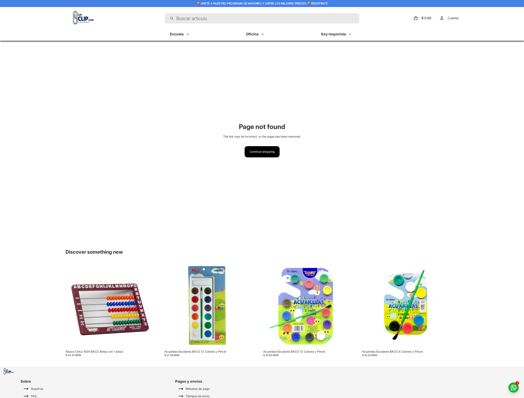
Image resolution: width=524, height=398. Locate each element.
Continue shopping (262, 151)
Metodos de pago (198, 388)
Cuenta (453, 18)
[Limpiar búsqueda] (352, 18)
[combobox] (262, 18)
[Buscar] (172, 18)
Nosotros (37, 388)
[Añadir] (146, 342)
